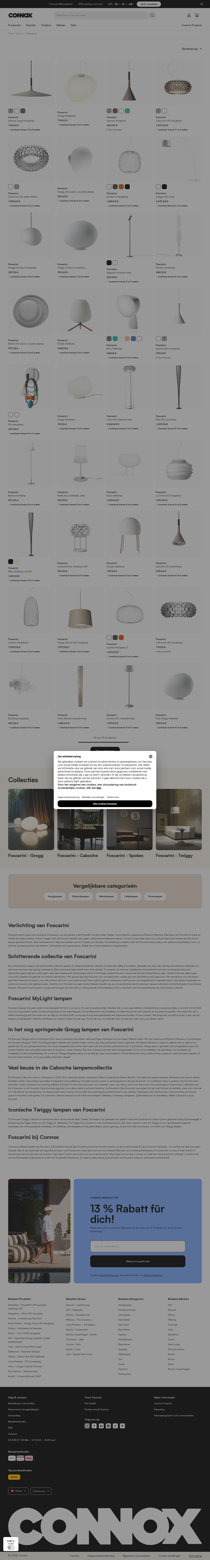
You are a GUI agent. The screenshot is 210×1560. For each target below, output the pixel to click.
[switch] (11, 1547)
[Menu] (17, 1539)
